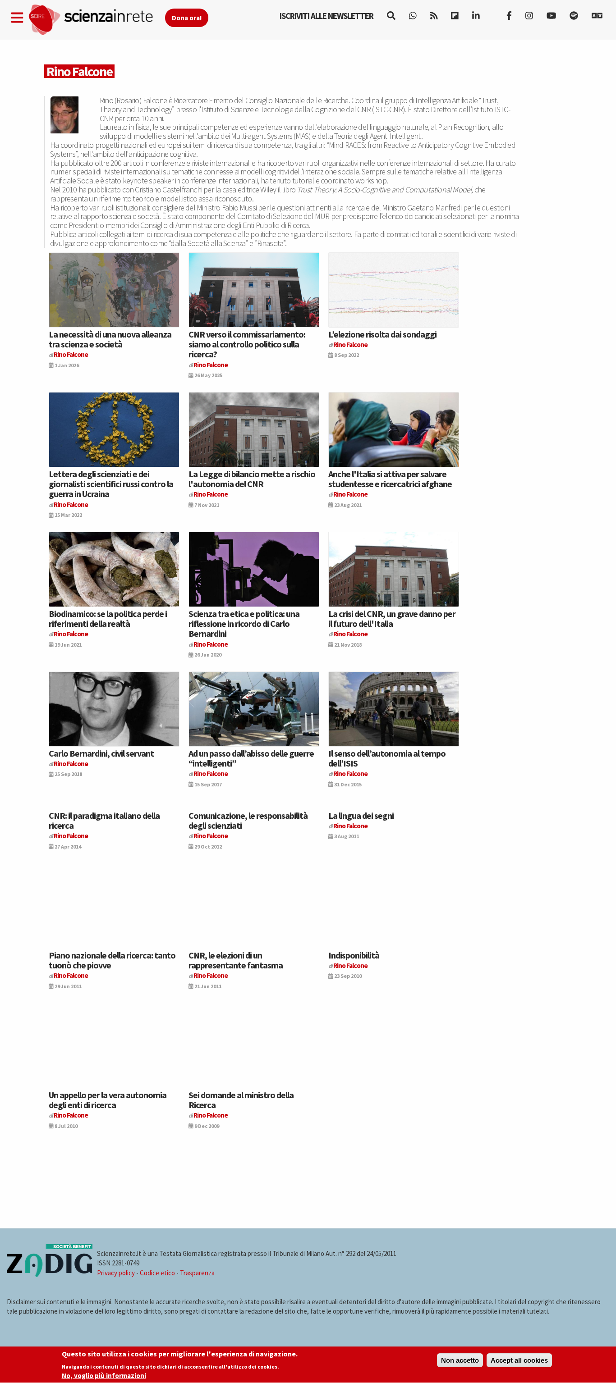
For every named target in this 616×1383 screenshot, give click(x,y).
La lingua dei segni (361, 815)
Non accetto (460, 1360)
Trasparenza (197, 1273)
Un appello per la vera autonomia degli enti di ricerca (107, 1099)
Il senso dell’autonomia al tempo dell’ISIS (387, 758)
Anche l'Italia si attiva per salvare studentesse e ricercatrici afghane (390, 478)
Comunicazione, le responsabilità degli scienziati (248, 820)
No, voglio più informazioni (104, 1375)
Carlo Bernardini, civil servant (101, 753)
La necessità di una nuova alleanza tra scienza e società (110, 339)
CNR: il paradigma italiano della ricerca (104, 820)
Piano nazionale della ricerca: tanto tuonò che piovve (112, 960)
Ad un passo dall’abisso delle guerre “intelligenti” (251, 758)
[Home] (96, 20)
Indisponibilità (353, 955)
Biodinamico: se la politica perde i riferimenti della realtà (108, 618)
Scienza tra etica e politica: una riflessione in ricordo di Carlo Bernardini (243, 623)
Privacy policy (116, 1273)
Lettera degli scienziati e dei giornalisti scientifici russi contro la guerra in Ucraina (111, 484)
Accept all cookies (519, 1360)
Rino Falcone (71, 354)
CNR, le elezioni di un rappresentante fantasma (235, 960)
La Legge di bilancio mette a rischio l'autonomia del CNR (251, 478)
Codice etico (157, 1273)
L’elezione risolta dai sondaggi (382, 334)
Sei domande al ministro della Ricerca (241, 1099)
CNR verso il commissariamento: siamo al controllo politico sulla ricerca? (246, 344)
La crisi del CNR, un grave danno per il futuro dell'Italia (391, 618)
